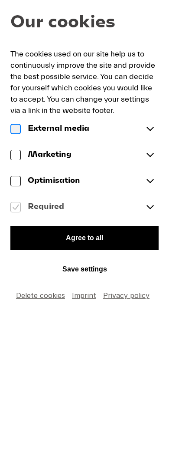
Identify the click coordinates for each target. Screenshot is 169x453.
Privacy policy (126, 295)
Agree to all (84, 237)
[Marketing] (15, 155)
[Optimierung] (15, 181)
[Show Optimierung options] (150, 181)
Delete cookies (40, 295)
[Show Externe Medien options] (150, 129)
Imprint (84, 295)
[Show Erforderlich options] (150, 207)
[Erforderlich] (15, 208)
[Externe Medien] (15, 129)
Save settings (84, 269)
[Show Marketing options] (150, 155)
